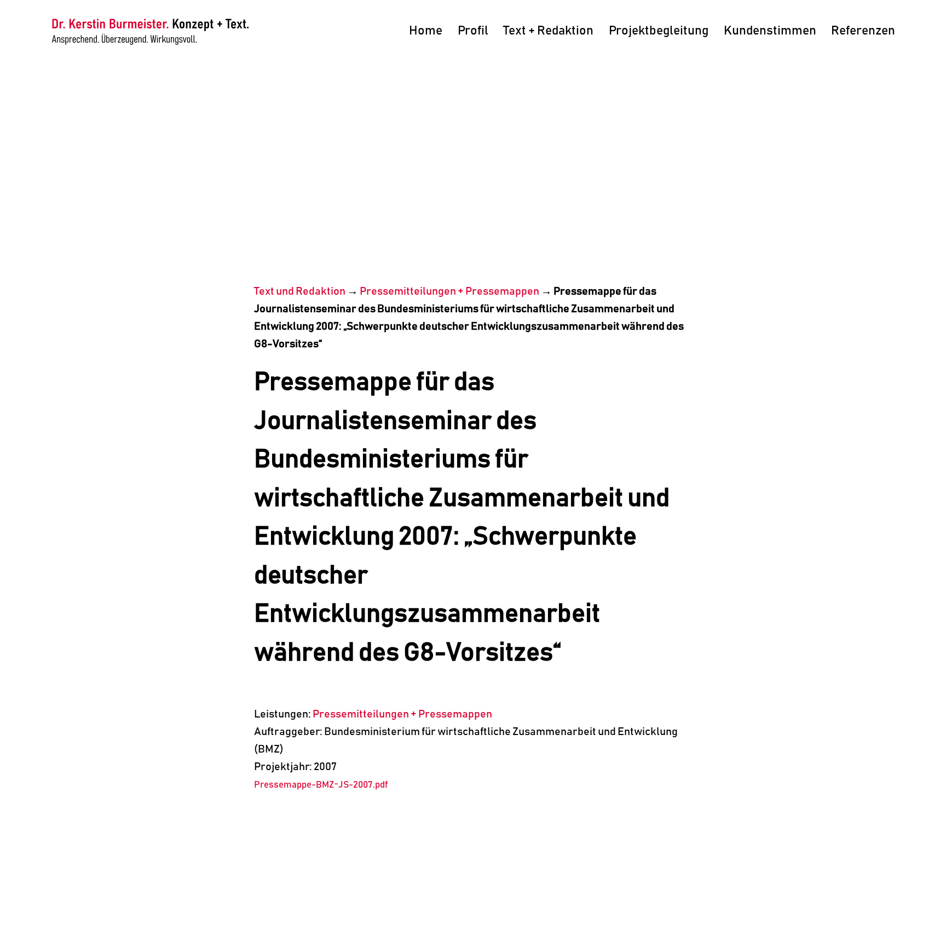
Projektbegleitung (658, 31)
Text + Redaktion (548, 31)
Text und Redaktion (299, 291)
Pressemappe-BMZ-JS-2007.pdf (321, 785)
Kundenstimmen (770, 31)
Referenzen (863, 31)
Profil (473, 31)
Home (425, 31)
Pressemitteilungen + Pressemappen (449, 291)
